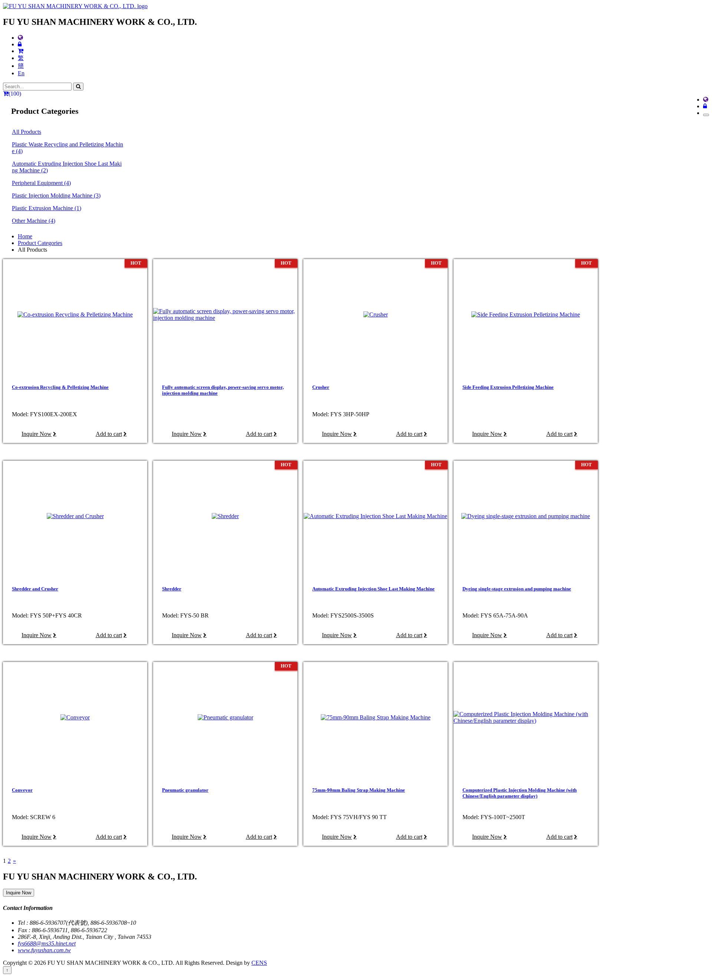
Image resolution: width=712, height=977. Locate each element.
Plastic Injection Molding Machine (56, 195)
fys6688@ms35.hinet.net (47, 943)
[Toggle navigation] (706, 115)
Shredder (171, 589)
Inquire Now (37, 434)
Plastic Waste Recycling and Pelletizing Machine (67, 147)
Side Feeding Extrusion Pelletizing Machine (508, 387)
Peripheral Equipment (41, 183)
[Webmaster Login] (20, 44)
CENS (259, 963)
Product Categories (40, 243)
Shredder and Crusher (35, 589)
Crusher (320, 387)
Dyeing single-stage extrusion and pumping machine (516, 589)
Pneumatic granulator (185, 790)
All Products (26, 132)
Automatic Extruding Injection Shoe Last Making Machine (67, 166)
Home (25, 236)
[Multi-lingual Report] (20, 37)
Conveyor (22, 790)
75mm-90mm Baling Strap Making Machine (358, 790)
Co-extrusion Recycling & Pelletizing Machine (60, 387)
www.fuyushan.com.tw (44, 950)
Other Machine (33, 221)
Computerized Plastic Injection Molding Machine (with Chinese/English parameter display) (519, 793)
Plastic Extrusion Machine (46, 208)
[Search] (78, 86)
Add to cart (109, 434)
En (21, 73)
